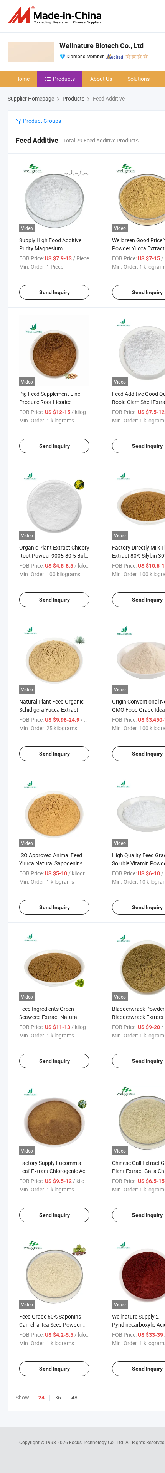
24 (41, 1397)
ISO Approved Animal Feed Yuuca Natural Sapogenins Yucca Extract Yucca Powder (53, 863)
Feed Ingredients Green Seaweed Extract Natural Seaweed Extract (48, 1017)
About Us (101, 78)
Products (64, 78)
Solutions (138, 78)
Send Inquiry (54, 292)
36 (58, 1397)
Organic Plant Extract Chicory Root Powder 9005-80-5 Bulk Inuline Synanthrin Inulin (54, 555)
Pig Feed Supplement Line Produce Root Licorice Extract (49, 402)
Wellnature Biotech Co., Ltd (101, 46)
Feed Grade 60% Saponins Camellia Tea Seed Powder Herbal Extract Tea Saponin (51, 1324)
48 (74, 1397)
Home (22, 78)
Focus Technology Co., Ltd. (97, 1442)
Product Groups (41, 120)
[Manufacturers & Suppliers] (56, 15)
